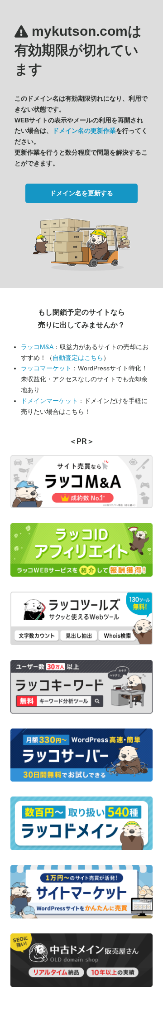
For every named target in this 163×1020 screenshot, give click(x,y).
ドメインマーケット (49, 400)
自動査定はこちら (78, 357)
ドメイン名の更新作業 (84, 130)
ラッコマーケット (46, 368)
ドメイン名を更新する (81, 193)
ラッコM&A (37, 346)
